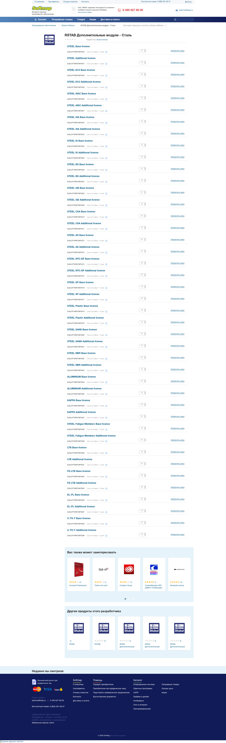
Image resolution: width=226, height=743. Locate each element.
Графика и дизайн (141, 697)
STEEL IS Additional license (82, 153)
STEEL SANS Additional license (85, 341)
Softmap (77, 680)
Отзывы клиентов (70, 2)
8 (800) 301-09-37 (57, 706)
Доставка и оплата (110, 20)
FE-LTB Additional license (81, 483)
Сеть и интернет (140, 705)
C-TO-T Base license (78, 518)
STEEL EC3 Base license (81, 70)
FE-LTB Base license (78, 471)
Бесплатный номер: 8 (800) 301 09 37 (155, 1)
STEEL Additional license (81, 58)
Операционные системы (144, 684)
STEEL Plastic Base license (82, 306)
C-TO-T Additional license (81, 530)
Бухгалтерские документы (104, 697)
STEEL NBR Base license (81, 353)
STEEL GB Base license (80, 188)
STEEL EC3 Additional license (84, 82)
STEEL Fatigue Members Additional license (91, 436)
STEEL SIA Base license (80, 117)
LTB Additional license (79, 459)
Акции (93, 20)
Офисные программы (142, 689)
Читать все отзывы (84, 12)
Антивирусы (138, 701)
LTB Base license (76, 448)
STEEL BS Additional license (83, 176)
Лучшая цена (167, 689)
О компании (39, 2)
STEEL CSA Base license (81, 212)
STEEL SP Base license (80, 282)
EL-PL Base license (78, 495)
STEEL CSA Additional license (84, 223)
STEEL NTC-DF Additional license (86, 271)
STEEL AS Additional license (83, 247)
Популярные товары (62, 20)
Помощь (97, 680)
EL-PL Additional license (81, 507)
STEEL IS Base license (80, 141)
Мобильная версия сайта (43, 723)
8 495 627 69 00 (133, 10)
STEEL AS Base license (80, 235)
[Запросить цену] (176, 47)
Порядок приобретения (103, 684)
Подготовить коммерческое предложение (111, 693)
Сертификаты (53, 2)
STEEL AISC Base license (81, 94)
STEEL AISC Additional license (84, 105)
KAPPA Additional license (81, 412)
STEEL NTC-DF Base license (83, 259)
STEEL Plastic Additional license (85, 318)
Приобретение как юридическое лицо (109, 689)
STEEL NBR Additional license (84, 365)
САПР (135, 693)
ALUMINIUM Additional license (84, 389)
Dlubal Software (102, 40)
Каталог (42, 20)
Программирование (142, 709)
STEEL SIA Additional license (83, 129)
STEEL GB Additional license (83, 200)
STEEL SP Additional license (83, 294)
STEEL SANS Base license (82, 330)
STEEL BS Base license (80, 164)
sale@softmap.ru (186, 10)
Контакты (85, 2)
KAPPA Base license (78, 400)
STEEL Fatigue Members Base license (88, 424)
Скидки (81, 20)
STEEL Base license (78, 46)
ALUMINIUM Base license (81, 377)
